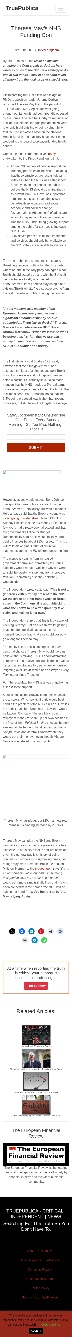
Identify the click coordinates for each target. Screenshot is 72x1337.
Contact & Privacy (40, 1269)
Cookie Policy (39, 1288)
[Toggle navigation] (60, 9)
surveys (52, 153)
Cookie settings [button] (50, 1324)
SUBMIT (36, 447)
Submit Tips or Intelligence (40, 1297)
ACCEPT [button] (36, 1330)
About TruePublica (40, 1251)
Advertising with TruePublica (39, 1260)
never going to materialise (20, 518)
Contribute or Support (40, 1278)
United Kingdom (48, 50)
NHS (20, 825)
